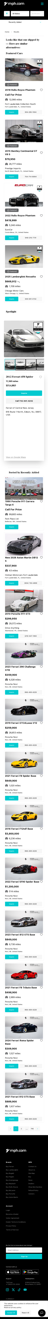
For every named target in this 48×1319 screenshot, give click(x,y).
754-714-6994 (31, 177)
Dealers (31, 1183)
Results (16, 32)
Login (8, 1210)
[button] (10, 1128)
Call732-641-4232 (24, 401)
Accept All (11, 1313)
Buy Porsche (10, 1194)
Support (8, 1278)
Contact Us (32, 1166)
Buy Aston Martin (12, 1197)
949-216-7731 (30, 238)
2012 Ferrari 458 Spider (19, 377)
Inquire (11, 112)
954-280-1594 (30, 112)
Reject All (25, 1313)
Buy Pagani (10, 1177)
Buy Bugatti (10, 1173)
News (30, 1180)
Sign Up (24, 1256)
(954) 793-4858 (30, 583)
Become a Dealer (12, 1214)
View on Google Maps (16, 457)
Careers (31, 1194)
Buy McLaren (10, 1190)
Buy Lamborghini (12, 1170)
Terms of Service (12, 1230)
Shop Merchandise (35, 1187)
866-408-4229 (31, 692)
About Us (31, 1170)
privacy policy (16, 1307)
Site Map (31, 1173)
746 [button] (32, 1129)
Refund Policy (33, 1190)
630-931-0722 (30, 299)
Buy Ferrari (10, 1166)
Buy (29, 1177)
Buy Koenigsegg (12, 1180)
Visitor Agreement (12, 1218)
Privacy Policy (11, 1226)
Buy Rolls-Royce (12, 1187)
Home (7, 32)
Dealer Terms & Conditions (16, 1222)
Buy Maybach (11, 1183)
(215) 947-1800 (31, 636)
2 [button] (21, 1129)
